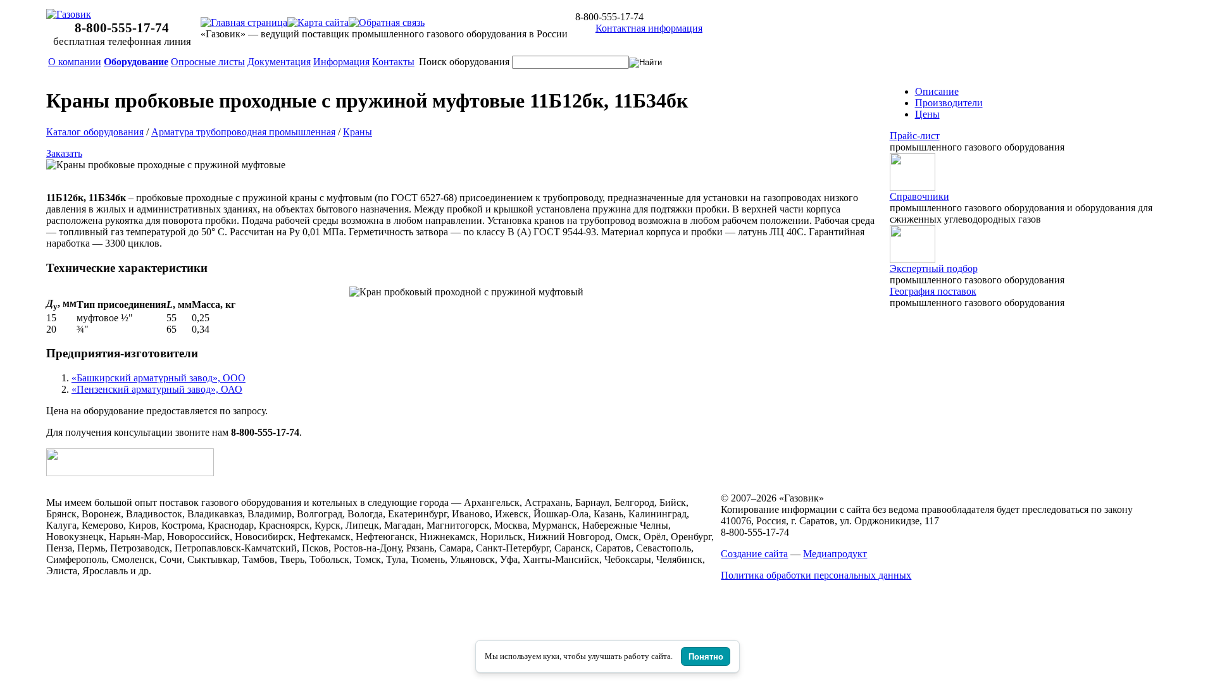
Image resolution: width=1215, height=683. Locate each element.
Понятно (705, 656)
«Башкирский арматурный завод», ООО (159, 377)
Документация (279, 61)
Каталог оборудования (95, 131)
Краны (357, 131)
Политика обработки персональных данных (816, 575)
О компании (74, 61)
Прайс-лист (915, 135)
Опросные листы (208, 61)
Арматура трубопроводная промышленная (243, 131)
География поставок (933, 291)
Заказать (64, 153)
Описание (937, 91)
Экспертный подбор (934, 268)
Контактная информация (648, 28)
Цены (927, 114)
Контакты (393, 61)
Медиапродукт (835, 553)
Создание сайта (754, 553)
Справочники (919, 196)
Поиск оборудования (464, 61)
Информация (341, 61)
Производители (949, 102)
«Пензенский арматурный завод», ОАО (157, 389)
